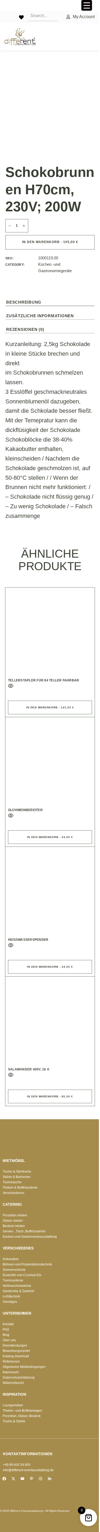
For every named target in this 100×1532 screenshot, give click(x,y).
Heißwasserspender (28, 940)
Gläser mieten (13, 1221)
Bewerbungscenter (16, 1351)
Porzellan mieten (15, 1215)
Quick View (10, 686)
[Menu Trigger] (86, 5)
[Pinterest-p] (31, 1479)
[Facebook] (4, 1479)
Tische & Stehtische (17, 1171)
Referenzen (11, 1361)
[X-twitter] (13, 1479)
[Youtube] (22, 1479)
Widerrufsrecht (13, 1383)
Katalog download (16, 1356)
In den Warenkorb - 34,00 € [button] (50, 837)
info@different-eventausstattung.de (28, 1470)
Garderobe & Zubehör (18, 1291)
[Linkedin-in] (49, 1479)
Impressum (11, 1372)
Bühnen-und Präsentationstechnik (27, 1264)
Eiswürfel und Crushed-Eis (22, 1275)
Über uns (9, 1340)
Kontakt (8, 1324)
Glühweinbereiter (25, 810)
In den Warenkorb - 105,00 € (50, 242)
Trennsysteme (13, 1280)
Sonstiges (10, 1302)
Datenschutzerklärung (19, 1377)
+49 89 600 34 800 (16, 1465)
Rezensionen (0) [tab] (25, 329)
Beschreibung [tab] (23, 302)
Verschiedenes (13, 1193)
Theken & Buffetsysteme (20, 1187)
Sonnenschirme (14, 1270)
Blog (6, 1335)
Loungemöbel (13, 1405)
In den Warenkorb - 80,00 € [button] (50, 1096)
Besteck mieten (14, 1226)
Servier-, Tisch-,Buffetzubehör (24, 1231)
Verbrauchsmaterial (17, 1286)
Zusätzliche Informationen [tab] (40, 315)
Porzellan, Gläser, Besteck (22, 1416)
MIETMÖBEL (14, 1160)
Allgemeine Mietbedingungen (24, 1367)
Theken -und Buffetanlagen (22, 1410)
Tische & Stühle (14, 1421)
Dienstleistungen (15, 1345)
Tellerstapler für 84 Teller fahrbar (43, 680)
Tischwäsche (12, 1182)
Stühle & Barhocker (17, 1177)
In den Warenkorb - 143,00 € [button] (50, 707)
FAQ (6, 1329)
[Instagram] (40, 1479)
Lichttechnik (11, 1296)
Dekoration (11, 1259)
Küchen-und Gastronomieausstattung (30, 1237)
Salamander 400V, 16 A (28, 1069)
